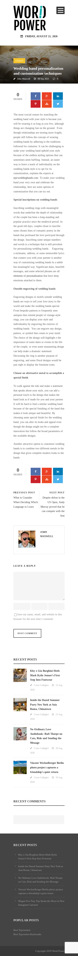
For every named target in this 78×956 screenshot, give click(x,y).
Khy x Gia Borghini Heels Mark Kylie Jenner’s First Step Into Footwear (45, 675)
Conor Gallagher (41, 685)
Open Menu (60, 10)
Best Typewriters (21, 930)
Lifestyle (19, 60)
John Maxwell (23, 78)
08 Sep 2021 (43, 78)
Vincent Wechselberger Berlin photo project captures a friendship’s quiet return (47, 767)
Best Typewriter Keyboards (27, 934)
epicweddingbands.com (25, 177)
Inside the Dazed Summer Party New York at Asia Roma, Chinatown (45, 705)
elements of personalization (28, 275)
